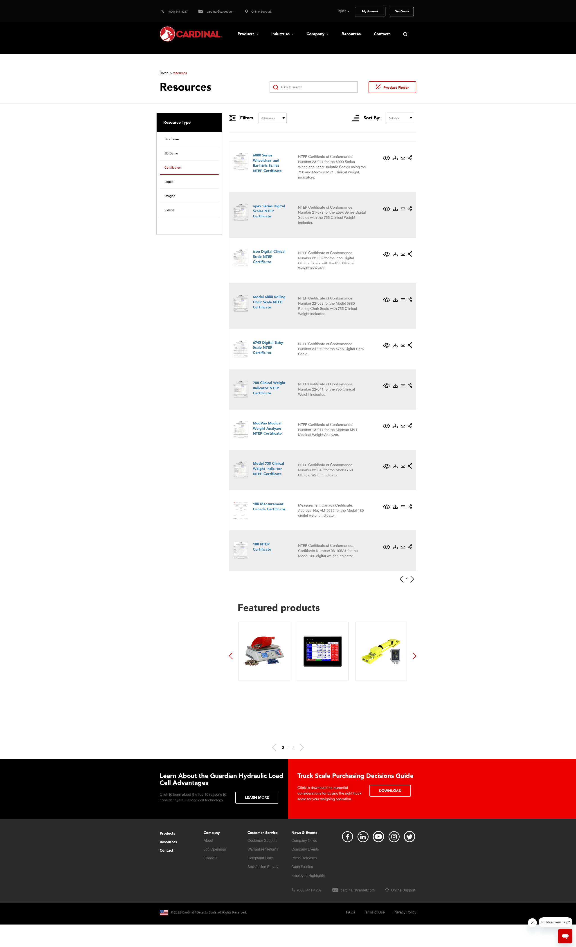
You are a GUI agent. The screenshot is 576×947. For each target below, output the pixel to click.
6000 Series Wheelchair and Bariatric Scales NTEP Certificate (267, 163)
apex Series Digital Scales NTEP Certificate (269, 211)
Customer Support (262, 841)
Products (246, 34)
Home (164, 73)
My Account (370, 11)
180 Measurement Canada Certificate (269, 507)
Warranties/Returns (263, 849)
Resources (351, 34)
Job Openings (215, 849)
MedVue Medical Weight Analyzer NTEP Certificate (267, 428)
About (208, 841)
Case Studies (302, 867)
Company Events (305, 849)
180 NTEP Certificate (262, 547)
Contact (166, 850)
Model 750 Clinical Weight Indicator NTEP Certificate (268, 468)
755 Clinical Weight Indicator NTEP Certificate (269, 388)
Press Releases (304, 858)
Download (390, 790)
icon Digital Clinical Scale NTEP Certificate (269, 256)
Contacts (382, 34)
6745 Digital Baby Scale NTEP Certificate (268, 347)
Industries (281, 34)
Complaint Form (260, 858)
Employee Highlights (308, 876)
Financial (211, 858)
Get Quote (402, 11)
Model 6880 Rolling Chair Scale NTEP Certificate (269, 302)
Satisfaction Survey (263, 867)
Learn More (257, 797)
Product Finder (396, 87)
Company (316, 34)
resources (180, 73)
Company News (304, 841)
